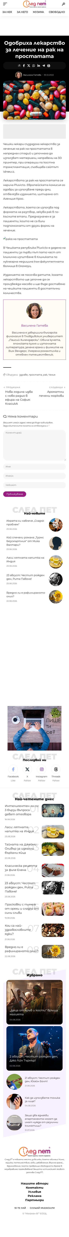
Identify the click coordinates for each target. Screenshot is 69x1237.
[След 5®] (34, 4)
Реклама (34, 1196)
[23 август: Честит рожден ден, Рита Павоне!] (56, 579)
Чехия (51, 374)
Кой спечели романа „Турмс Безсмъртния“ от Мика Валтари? (25, 541)
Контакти (34, 1187)
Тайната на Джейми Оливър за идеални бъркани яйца (20, 848)
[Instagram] (41, 773)
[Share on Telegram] (43, 65)
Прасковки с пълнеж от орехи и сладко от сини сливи (22, 908)
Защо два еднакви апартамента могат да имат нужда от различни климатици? (41, 1120)
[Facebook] (13, 773)
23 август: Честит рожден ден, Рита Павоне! (20, 887)
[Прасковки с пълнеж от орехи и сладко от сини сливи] (53, 909)
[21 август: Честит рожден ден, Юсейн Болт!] (14, 1082)
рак (45, 374)
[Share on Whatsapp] (33, 65)
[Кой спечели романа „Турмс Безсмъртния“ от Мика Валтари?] (56, 543)
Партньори (34, 1200)
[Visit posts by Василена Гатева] (18, 75)
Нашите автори (34, 1183)
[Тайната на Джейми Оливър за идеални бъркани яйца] (53, 849)
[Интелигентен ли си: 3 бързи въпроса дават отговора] (53, 810)
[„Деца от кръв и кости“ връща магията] (34, 1002)
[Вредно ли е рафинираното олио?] (56, 597)
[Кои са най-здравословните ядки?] (53, 930)
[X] (27, 773)
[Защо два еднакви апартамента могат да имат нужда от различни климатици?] (14, 1123)
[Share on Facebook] (24, 65)
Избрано (35, 975)
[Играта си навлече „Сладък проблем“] (56, 525)
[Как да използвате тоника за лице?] (14, 1102)
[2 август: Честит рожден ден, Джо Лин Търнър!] (34, 1048)
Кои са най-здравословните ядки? (18, 930)
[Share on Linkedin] (38, 65)
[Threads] (56, 773)
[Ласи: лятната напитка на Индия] (56, 562)
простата (35, 374)
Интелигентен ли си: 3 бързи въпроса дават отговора (22, 810)
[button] (6, 4)
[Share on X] (28, 65)
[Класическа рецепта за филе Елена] (53, 870)
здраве (23, 374)
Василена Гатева (32, 75)
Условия (34, 1192)
